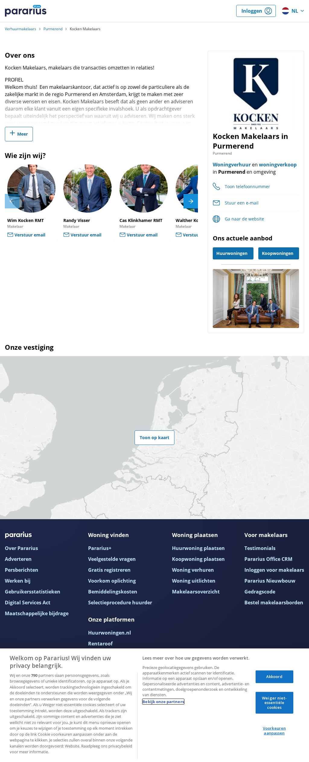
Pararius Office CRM (268, 559)
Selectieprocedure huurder (120, 602)
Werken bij (17, 580)
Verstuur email (29, 235)
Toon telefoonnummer (247, 186)
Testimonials (260, 548)
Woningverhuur (232, 164)
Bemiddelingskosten (112, 591)
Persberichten (21, 570)
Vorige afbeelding (12, 201)
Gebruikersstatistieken (32, 591)
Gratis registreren (109, 570)
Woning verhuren (193, 570)
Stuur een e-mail (242, 203)
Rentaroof (100, 643)
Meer (22, 134)
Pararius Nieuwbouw (269, 580)
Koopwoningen (277, 253)
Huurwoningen (231, 253)
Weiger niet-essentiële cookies (274, 702)
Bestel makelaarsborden (273, 602)
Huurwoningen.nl (109, 632)
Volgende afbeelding (190, 201)
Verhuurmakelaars (20, 29)
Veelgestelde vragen (112, 559)
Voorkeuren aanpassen (274, 730)
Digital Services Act (27, 602)
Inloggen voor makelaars (274, 570)
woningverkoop (278, 164)
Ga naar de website (244, 219)
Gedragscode (259, 591)
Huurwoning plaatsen (198, 548)
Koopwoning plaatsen (198, 559)
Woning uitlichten (193, 580)
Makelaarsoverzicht (196, 591)
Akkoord (274, 676)
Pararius (25, 11)
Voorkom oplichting (112, 580)
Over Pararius (21, 548)
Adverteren (18, 559)
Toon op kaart (154, 437)
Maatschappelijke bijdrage (36, 613)
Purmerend (52, 29)
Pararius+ (99, 548)
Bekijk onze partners (163, 701)
